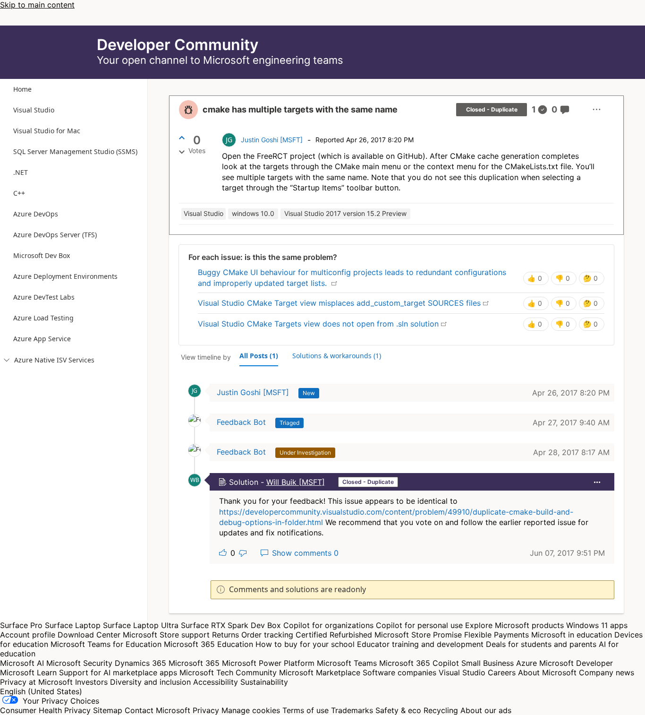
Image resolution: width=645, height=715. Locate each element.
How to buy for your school (305, 644)
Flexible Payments (496, 634)
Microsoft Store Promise (418, 634)
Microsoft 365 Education (208, 644)
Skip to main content (37, 4)
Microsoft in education (571, 634)
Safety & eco (398, 710)
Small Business (487, 663)
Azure (526, 663)
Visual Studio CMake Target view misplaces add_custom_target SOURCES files (343, 303)
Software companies (399, 672)
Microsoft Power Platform (268, 663)
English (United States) (41, 691)
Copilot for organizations (328, 625)
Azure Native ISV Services (49, 359)
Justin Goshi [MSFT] (272, 140)
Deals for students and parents (541, 644)
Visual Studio (462, 672)
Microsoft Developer (576, 663)
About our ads (485, 710)
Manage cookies (250, 710)
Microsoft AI (22, 663)
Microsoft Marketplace (319, 672)
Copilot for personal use (419, 625)
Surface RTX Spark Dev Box (231, 625)
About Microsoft (547, 672)
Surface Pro (21, 625)
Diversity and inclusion (150, 682)
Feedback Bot (241, 422)
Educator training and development (420, 644)
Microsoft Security (79, 663)
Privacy (207, 710)
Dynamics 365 (140, 663)
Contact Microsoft (157, 710)
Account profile (27, 634)
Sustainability (264, 682)
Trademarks (352, 710)
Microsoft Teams (347, 663)
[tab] (259, 355)
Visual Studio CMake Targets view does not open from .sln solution (322, 323)
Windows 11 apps (597, 625)
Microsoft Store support (166, 634)
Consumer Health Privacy (45, 710)
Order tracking (267, 634)
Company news (606, 672)
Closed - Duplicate (492, 109)
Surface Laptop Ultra (140, 625)
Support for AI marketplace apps (118, 672)
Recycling (441, 710)
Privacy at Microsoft (36, 682)
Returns (225, 634)
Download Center (89, 634)
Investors (91, 682)
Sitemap (107, 710)
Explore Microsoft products (514, 625)
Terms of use (305, 710)
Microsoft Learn (28, 672)
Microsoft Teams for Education (106, 644)
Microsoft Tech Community (228, 672)
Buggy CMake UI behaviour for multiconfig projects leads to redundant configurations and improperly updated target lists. (352, 277)
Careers (502, 672)
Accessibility (215, 682)
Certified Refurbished (334, 634)
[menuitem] (596, 109)
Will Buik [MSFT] (295, 482)
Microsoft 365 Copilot (419, 663)
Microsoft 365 (194, 663)
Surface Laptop (73, 625)
